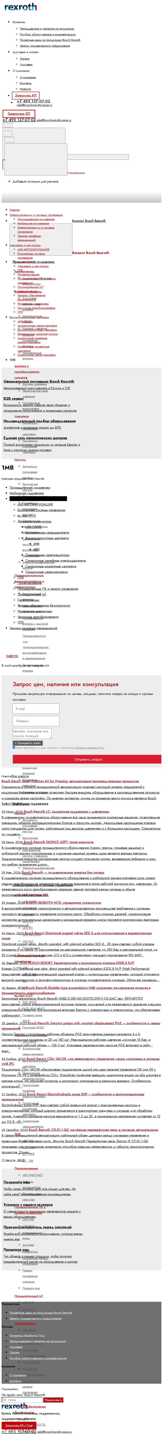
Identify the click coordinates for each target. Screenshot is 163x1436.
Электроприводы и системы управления (35, 229)
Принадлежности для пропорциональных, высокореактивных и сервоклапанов (35, 647)
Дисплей (28, 1245)
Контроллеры (31, 1362)
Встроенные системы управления (31, 255)
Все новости (20, 776)
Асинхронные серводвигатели (32, 1051)
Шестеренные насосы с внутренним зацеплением (31, 547)
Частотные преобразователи (36, 308)
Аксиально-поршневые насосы (30, 472)
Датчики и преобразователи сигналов (27, 371)
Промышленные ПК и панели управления (36, 280)
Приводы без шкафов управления (31, 1387)
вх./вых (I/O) (25, 262)
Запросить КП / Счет (19, 1425)
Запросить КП (26, 95)
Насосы (20, 459)
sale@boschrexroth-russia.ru (34, 105)
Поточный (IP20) (33, 1027)
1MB (36, 543)
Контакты (25, 83)
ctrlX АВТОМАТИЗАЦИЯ (33, 249)
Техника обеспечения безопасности (31, 297)
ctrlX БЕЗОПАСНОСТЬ (34, 1422)
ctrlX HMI (28, 1219)
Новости (25, 89)
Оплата (24, 58)
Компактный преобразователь (34, 1353)
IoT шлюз (28, 1309)
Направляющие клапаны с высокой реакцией (35, 624)
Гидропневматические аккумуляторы (36, 281)
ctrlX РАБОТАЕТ (32, 1175)
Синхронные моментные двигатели (33, 348)
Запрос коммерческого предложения (45, 46)
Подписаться (53, 1400)
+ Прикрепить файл (27, 743)
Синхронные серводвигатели (32, 1124)
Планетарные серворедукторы (37, 334)
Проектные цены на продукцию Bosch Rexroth (50, 40)
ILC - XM (27, 1161)
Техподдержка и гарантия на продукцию (47, 28)
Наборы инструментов (31, 1184)
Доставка (26, 64)
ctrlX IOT (28, 1302)
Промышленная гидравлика (33, 262)
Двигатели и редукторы (33, 266)
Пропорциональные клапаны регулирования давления (35, 673)
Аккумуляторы (24, 271)
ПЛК (20, 270)
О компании (28, 77)
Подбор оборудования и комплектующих (48, 34)
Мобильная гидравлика (30, 803)
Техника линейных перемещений (29, 238)
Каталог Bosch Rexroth (89, 221)
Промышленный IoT (30, 287)
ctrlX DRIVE (29, 1330)
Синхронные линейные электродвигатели (34, 1091)
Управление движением (33, 304)
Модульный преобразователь (34, 1372)
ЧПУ (20, 312)
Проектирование (26, 1168)
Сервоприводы (25, 1323)
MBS (36, 549)
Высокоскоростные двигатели (35, 1063)
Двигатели (22, 416)
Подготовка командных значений (30, 767)
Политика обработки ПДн (89, 748)
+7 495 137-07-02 (33, 101)
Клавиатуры (30, 1251)
